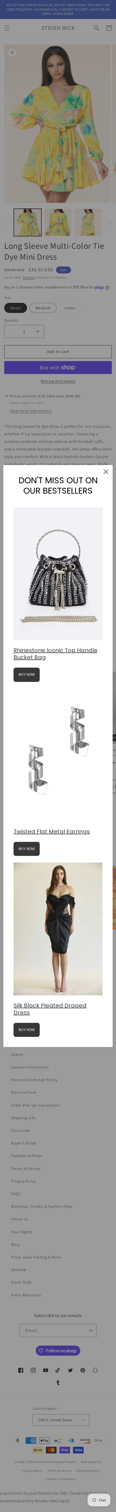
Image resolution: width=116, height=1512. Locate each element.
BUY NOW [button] (27, 675)
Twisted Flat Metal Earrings (52, 831)
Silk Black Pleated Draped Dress (50, 1009)
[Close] (106, 472)
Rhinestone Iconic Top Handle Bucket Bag (55, 653)
